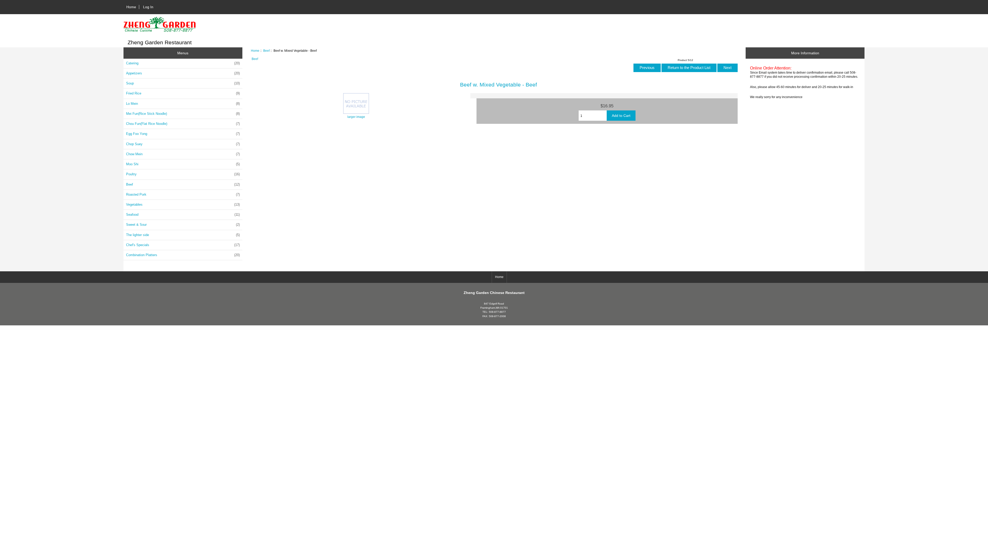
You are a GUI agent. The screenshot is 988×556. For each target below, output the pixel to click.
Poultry (183, 174)
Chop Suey (183, 144)
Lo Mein (183, 104)
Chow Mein (183, 154)
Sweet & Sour (183, 225)
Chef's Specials (183, 245)
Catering (183, 63)
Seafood (183, 214)
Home (131, 7)
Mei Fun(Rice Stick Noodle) (183, 114)
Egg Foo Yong (183, 134)
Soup (183, 83)
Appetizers (183, 73)
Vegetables (183, 204)
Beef (266, 50)
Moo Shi (183, 164)
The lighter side (183, 235)
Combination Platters (183, 255)
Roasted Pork (183, 194)
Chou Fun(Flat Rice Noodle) (183, 124)
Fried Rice (183, 93)
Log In (148, 7)
